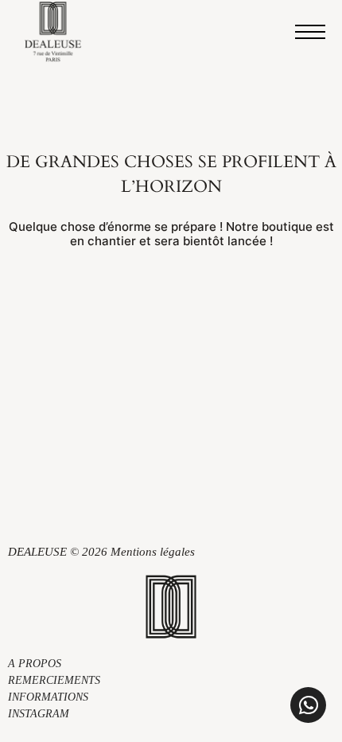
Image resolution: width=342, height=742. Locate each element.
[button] (308, 705)
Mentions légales (153, 551)
